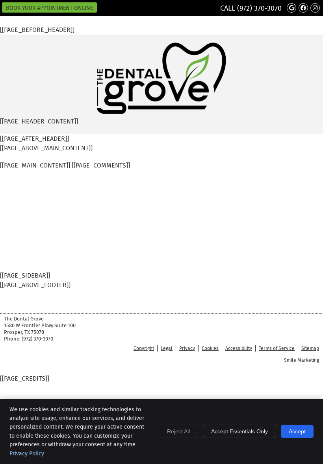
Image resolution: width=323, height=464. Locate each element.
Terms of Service (277, 348)
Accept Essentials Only (239, 431)
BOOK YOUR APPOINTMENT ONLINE (49, 8)
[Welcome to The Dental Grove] (161, 111)
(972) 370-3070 (259, 8)
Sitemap (310, 348)
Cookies (210, 348)
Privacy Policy (26, 453)
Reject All (178, 431)
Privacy (187, 348)
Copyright (144, 348)
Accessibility (238, 348)
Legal (167, 348)
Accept (297, 431)
